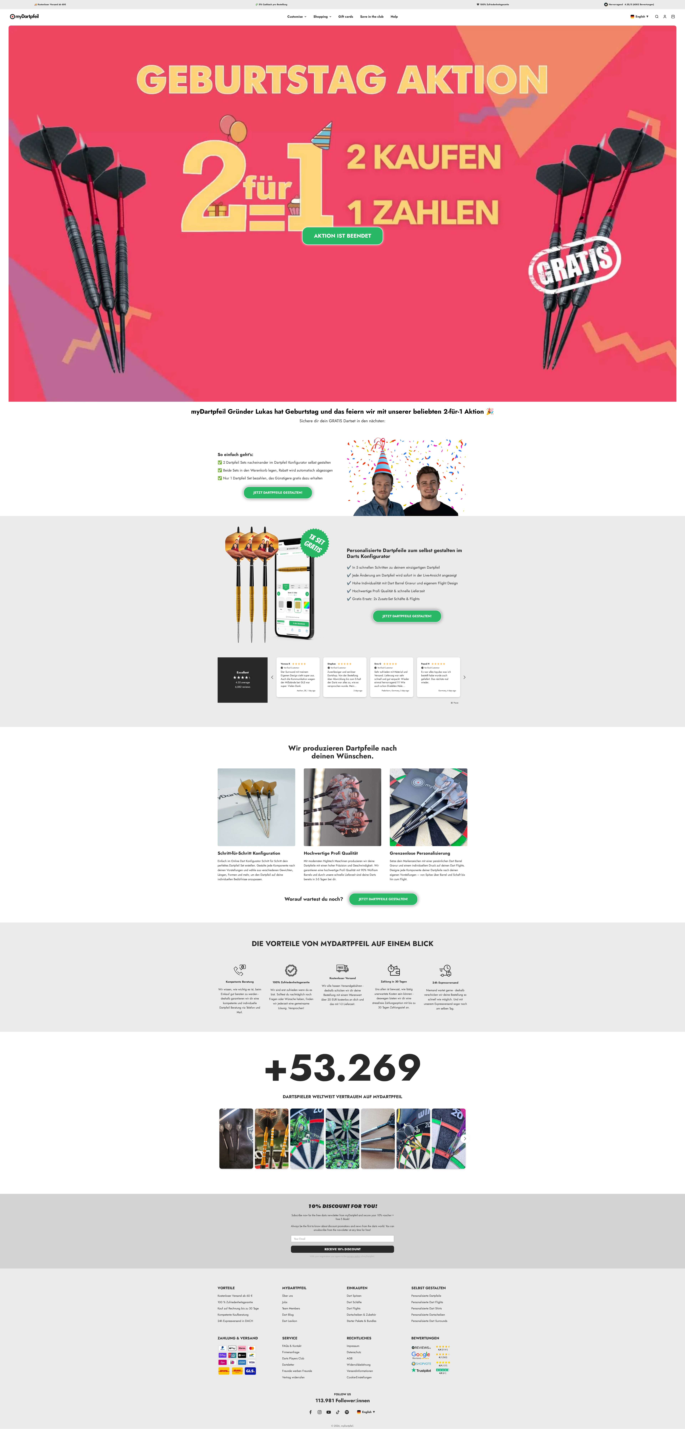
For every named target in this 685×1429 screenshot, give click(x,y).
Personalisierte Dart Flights (427, 1302)
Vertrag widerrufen (293, 1377)
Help (394, 16)
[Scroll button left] (220, 1138)
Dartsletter (288, 1365)
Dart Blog (288, 1315)
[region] (368, 677)
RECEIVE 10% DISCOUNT (342, 1249)
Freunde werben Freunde (297, 1371)
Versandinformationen (360, 1371)
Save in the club (372, 16)
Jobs (284, 1302)
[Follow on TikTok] (337, 1412)
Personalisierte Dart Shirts (426, 1308)
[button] (272, 677)
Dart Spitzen (354, 1296)
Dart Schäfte (354, 1302)
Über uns (287, 1296)
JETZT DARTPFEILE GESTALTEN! (277, 492)
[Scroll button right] (465, 1138)
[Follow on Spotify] (346, 1412)
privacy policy (353, 1256)
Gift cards (345, 16)
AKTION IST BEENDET (342, 236)
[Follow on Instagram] (319, 1412)
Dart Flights (353, 1308)
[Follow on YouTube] (328, 1412)
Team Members (291, 1308)
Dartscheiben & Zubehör (361, 1315)
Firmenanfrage (290, 1352)
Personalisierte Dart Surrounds (429, 1321)
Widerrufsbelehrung (359, 1365)
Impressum (353, 1346)
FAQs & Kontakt (291, 1346)
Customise (295, 16)
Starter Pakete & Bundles (361, 1321)
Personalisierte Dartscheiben (428, 1315)
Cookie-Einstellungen (359, 1377)
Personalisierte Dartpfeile (426, 1296)
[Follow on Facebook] (310, 1412)
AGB (349, 1358)
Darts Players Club (293, 1358)
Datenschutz (354, 1352)
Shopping (320, 16)
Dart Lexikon (289, 1321)
